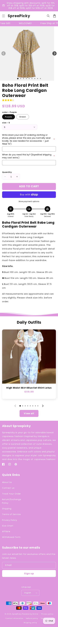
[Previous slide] (15, 406)
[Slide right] (54, 53)
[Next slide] (43, 406)
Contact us (8, 488)
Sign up (29, 573)
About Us (7, 482)
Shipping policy (30, 622)
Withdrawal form (11, 537)
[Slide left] (3, 53)
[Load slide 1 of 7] (34, 78)
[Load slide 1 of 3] (23, 78)
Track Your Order (11, 493)
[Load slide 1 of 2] (20, 78)
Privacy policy (47, 614)
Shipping (6, 508)
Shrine (35, 614)
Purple (8, 116)
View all (29, 413)
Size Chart (7, 525)
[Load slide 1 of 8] (37, 78)
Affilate (6, 531)
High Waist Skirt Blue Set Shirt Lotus (29, 387)
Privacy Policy (9, 520)
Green (22, 116)
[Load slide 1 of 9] (40, 78)
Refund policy (32, 618)
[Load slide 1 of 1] (17, 78)
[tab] (20, 406)
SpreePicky (17, 614)
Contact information (14, 618)
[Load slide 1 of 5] (29, 78)
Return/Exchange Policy (11, 501)
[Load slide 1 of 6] (32, 78)
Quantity (7, 172)
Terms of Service (11, 514)
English (27, 592)
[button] (3, 16)
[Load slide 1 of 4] (26, 78)
